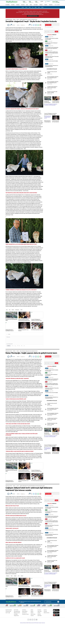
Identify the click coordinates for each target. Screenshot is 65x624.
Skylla (21, 309)
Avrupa (26, 7)
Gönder (8, 345)
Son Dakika (7, 4)
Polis (18, 575)
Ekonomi (22, 4)
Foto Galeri (36, 4)
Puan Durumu (32, 605)
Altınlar (32, 609)
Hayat (39, 7)
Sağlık (24, 460)
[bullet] (19, 345)
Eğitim (36, 7)
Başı (6, 309)
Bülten (30, 7)
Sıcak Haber (40, 615)
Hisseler (38, 605)
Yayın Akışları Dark (17, 611)
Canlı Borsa (24, 609)
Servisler (13, 4)
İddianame (7, 575)
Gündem (17, 4)
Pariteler (44, 605)
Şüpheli (22, 575)
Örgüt (11, 575)
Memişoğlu (20, 460)
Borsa (7, 605)
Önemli (13, 309)
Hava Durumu (25, 605)
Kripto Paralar (56, 605)
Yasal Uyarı (43, 622)
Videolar (41, 4)
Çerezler (32, 622)
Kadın (31, 4)
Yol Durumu (50, 605)
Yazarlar (45, 4)
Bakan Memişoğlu (8, 460)
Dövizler (32, 611)
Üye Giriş (45, 609)
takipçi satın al (16, 615)
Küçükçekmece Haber (9, 19)
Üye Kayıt (45, 611)
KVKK (35, 622)
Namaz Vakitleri (13, 605)
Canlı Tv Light (8, 612)
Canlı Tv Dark (16, 609)
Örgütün (15, 575)
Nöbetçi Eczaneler (17, 612)
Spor (27, 4)
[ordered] (18, 345)
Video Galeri (39, 611)
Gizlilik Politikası (28, 622)
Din (32, 7)
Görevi (16, 460)
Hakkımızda (22, 622)
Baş (13, 460)
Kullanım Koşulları (38, 622)
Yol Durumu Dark (8, 611)
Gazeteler (51, 4)
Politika (42, 7)
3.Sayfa (23, 7)
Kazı (9, 309)
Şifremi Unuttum (46, 612)
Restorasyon (17, 309)
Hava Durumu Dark (9, 609)
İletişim (25, 622)
